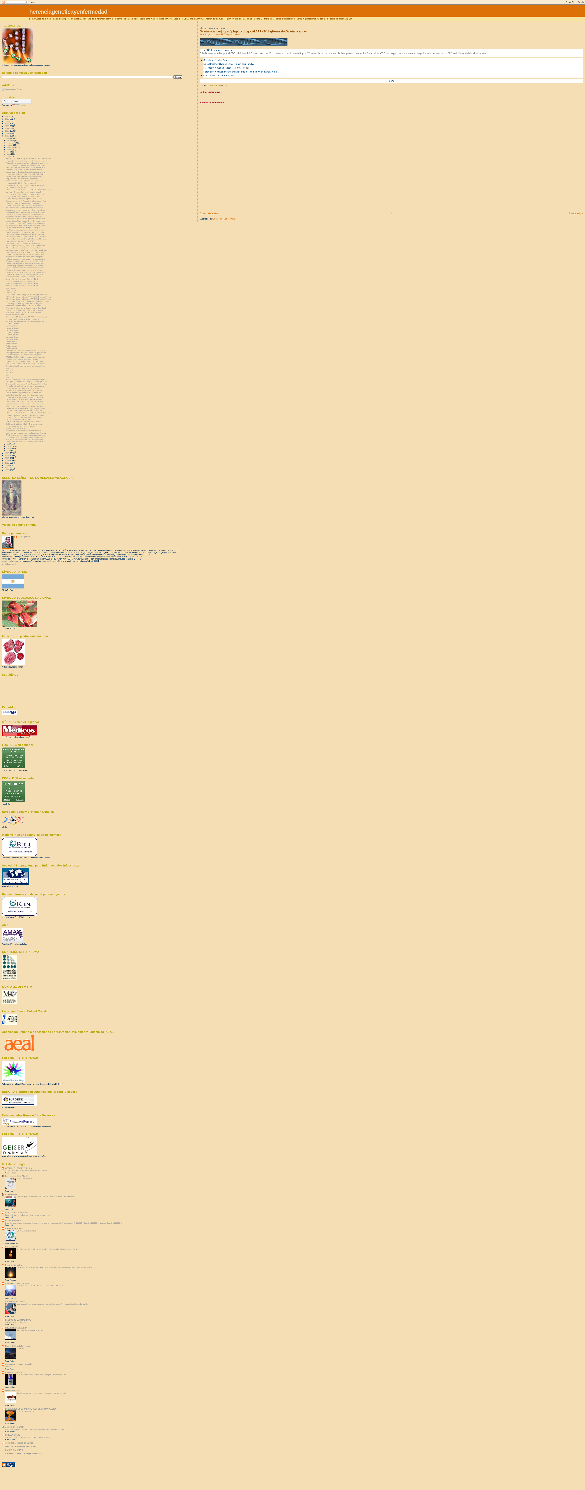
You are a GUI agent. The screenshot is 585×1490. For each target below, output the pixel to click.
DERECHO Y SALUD (14, 1229)
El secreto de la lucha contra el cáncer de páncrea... (25, 217)
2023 (7, 124)
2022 (7, 126)
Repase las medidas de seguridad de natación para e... (26, 161)
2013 (7, 460)
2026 (7, 116)
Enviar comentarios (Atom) (224, 219)
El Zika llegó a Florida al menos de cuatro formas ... (25, 417)
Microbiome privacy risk (15, 315)
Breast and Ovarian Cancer (216, 60)
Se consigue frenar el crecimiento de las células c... (25, 208)
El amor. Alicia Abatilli (24, 1178)
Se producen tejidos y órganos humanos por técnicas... (26, 245)
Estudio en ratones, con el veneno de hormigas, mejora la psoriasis (41, 1393)
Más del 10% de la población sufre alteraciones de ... (25, 440)
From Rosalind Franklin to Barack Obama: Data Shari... (26, 308)
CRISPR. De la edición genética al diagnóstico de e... (25, 248)
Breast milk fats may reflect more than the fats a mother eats (27, 1215)
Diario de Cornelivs (13, 1265)
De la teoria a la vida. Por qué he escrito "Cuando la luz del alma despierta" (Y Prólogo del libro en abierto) (56, 1267)
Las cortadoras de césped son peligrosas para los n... (26, 172)
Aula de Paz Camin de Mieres (17, 1283)
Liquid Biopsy (11, 288)
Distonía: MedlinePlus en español (18, 419)
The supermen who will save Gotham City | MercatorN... (27, 353)
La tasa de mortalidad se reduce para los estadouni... (25, 415)
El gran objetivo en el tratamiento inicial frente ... (23, 388)
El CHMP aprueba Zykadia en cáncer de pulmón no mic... (27, 437)
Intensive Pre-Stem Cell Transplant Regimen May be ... (26, 239)
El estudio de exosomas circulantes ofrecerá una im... (26, 270)
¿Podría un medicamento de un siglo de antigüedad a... (26, 167)
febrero (9, 449)
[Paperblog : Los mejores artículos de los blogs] (9, 714)
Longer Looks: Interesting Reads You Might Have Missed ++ (27, 1170)
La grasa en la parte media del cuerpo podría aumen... (26, 408)
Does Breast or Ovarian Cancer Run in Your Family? (228, 64)
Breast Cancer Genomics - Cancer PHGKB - (22, 279)
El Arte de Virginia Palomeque (18, 1346)
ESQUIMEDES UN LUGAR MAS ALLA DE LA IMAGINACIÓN (30, 1409)
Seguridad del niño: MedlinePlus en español (22, 179)
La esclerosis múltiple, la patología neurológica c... (24, 228)
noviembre (11, 143)
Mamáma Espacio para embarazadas (21, 1446)
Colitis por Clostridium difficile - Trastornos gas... (24, 424)
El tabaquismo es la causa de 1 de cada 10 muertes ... (26, 205)
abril (8, 444)
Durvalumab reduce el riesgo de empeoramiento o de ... (26, 442)
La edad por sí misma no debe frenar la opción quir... (25, 263)
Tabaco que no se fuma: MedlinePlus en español (24, 181)
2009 (7, 470)
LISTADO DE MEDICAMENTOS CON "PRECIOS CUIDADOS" (28, 1437)
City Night (20, 1348)
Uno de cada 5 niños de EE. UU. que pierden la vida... (26, 402)
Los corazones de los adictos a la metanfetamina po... (26, 170)
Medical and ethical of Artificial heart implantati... (23, 203)
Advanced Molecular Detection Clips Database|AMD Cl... (27, 379)
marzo (9, 446)
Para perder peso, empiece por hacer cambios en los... (26, 165)
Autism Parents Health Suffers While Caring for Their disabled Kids (41, 1375)
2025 (7, 119)
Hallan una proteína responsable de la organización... (25, 259)
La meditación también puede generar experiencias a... (26, 219)
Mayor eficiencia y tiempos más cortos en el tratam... (25, 185)
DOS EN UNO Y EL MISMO (15, 1322)
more (391, 81)
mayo (9, 156)
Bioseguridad (11, 1194)
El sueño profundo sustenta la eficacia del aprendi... (25, 261)
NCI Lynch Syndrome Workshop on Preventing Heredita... (27, 382)
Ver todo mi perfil (9, 564)
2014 (7, 458)
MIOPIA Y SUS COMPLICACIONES (30, 1330)
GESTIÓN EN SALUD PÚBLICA (18, 1168)
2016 (7, 453)
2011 (7, 465)
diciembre (10, 141)
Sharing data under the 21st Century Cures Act (23, 312)
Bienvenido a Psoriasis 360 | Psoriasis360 (23, 1453)
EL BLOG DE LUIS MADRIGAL (18, 1320)
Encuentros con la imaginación (18, 1364)
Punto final (9, 1367)
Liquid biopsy (11, 292)
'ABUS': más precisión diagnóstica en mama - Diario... (26, 254)
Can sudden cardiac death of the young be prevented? (26, 364)
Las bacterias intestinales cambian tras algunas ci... (25, 176)
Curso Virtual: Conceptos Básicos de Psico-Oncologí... (26, 350)
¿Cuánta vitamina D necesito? (17, 428)
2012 (7, 463)
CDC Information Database (219, 50)
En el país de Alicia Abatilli (16, 1176)
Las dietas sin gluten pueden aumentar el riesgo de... (25, 397)
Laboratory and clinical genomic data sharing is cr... (25, 304)
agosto (9, 150)
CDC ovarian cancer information (219, 75)
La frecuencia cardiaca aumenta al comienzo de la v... (26, 433)
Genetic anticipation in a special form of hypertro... (24, 355)
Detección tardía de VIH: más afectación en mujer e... (26, 252)
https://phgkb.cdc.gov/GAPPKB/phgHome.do (219, 34)
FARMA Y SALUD (12, 1435)
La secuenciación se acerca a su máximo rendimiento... (26, 272)
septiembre (11, 147)
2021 (7, 128)
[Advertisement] (222, 191)
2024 (7, 121)
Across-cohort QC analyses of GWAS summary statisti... (27, 317)
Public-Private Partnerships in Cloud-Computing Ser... (25, 321)
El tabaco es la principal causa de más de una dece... (25, 230)
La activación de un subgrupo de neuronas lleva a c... (26, 212)
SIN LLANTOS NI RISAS (26, 1411)
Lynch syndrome (12, 323)
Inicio (393, 213)
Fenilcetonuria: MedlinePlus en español (20, 426)
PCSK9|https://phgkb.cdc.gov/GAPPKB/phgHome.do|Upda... (28, 295)
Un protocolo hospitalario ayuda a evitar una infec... (25, 192)
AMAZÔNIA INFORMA (14, 1427)
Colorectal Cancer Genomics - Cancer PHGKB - (24, 277)
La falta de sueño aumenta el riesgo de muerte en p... (25, 221)
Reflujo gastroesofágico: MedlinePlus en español (24, 422)
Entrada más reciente (209, 213)
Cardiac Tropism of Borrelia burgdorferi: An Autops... (25, 361)
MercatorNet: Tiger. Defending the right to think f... (24, 243)
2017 (7, 138)
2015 (7, 456)
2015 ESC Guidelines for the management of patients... (26, 357)
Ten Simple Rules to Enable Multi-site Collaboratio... (25, 306)
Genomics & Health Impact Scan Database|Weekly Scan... (27, 384)
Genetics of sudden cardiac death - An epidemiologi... (25, 366)
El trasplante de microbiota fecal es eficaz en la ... (24, 431)
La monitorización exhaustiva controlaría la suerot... (25, 268)
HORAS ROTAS (12, 1247)
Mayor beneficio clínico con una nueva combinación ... (26, 386)
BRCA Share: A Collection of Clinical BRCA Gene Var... (26, 310)
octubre (10, 145)
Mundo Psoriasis (12, 1391)
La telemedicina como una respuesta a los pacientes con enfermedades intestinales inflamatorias (52, 1304)
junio (8, 154)
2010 (7, 468)
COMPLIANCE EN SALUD (27, 1231)
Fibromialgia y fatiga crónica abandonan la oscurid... (25, 266)
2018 (7, 136)
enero (9, 451)
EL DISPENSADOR (13, 1221)
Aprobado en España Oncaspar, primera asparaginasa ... (27, 225)
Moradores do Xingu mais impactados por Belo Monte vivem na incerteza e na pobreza (37, 1429)
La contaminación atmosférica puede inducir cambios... (26, 250)
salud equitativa (24, 537)
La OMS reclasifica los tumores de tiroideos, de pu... (25, 274)
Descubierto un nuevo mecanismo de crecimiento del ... (26, 210)
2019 (7, 133)
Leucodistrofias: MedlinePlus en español (21, 183)
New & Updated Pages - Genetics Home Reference (25, 232)
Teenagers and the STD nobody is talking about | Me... (26, 201)
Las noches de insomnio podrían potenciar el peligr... (25, 404)
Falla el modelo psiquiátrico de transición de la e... (24, 393)
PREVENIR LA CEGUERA (16, 1328)
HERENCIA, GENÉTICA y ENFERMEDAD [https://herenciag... (29, 158)
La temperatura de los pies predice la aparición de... (25, 214)
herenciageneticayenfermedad (68, 11)
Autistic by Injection (13, 1372)
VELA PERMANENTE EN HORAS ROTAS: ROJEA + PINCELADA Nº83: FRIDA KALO (48, 1249)
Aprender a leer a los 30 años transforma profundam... (26, 223)
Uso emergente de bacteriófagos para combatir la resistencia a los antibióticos (46, 1197)
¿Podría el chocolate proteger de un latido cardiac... (25, 406)
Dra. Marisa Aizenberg (15, 1302)
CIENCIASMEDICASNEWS (16, 1213)
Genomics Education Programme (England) (22, 359)
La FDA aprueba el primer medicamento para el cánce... (26, 410)
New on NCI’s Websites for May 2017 (20, 241)
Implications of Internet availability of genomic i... (23, 319)
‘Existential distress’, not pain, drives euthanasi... (24, 196)
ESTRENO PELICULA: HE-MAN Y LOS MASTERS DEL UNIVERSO (42, 1286)
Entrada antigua (576, 213)
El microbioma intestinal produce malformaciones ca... (26, 435)
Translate (22, 105)
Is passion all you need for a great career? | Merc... (25, 199)
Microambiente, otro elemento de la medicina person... (26, 257)
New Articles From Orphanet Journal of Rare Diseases (26, 236)
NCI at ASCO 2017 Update (16, 187)
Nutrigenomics (11, 341)
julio (8, 152)
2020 (7, 131)
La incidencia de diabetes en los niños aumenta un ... (25, 395)
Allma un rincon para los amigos (19, 1443)
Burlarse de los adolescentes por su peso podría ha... (26, 194)
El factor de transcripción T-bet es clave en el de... (24, 391)
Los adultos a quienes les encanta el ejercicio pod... (25, 174)
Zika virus (9, 368)
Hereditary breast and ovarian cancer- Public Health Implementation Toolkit (240, 72)
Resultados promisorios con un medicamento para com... (27, 163)
